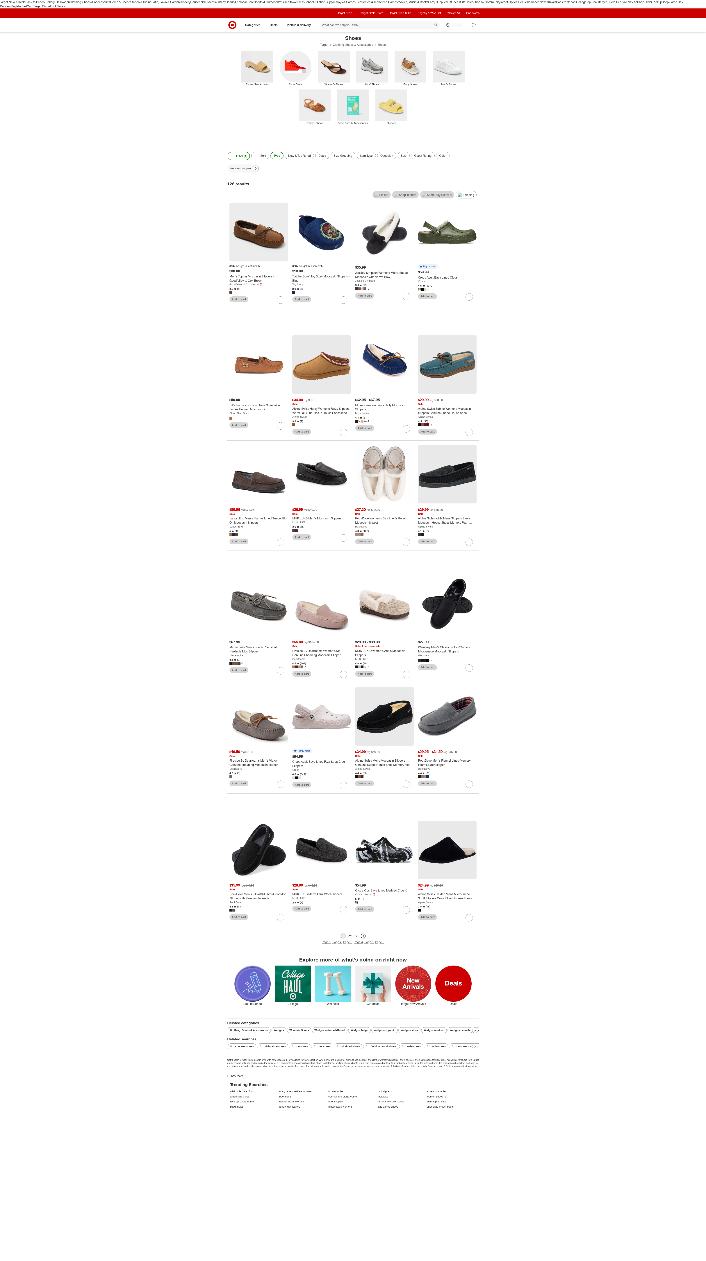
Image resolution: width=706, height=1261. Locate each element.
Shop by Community (486, 2)
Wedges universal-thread (329, 1030)
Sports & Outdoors (266, 2)
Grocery (185, 2)
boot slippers (335, 1101)
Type (277, 155)
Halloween (63, 2)
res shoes (325, 1046)
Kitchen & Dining (140, 2)
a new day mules (437, 1091)
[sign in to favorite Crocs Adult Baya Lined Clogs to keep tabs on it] (469, 297)
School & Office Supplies (321, 2)
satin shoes (439, 1046)
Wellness (299, 2)
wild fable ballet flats (242, 1091)
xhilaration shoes (275, 1046)
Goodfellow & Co (239, 284)
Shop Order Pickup (649, 2)
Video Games (389, 2)
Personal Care (244, 2)
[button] (428, 266)
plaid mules (236, 1106)
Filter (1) (241, 156)
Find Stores (57, 6)
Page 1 (326, 942)
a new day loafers (289, 1106)
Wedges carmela (460, 1030)
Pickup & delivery (299, 25)
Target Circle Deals (611, 2)
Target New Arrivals (12, 2)
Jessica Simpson (365, 280)
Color (442, 155)
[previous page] (343, 936)
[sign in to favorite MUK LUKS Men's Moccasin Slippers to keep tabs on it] (343, 538)
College (50, 2)
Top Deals (592, 2)
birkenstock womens (340, 1106)
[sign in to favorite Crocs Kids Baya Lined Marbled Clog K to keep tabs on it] (406, 910)
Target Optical (509, 2)
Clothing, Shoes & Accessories (90, 2)
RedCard (27, 6)
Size (404, 155)
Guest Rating (423, 155)
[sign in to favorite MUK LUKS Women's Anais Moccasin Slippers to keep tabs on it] (406, 674)
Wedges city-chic (384, 1030)
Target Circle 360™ (400, 13)
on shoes (302, 1046)
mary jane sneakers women (295, 1091)
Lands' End (236, 526)
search (436, 25)
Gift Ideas (453, 2)
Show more (236, 1075)
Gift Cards (466, 2)
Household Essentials (204, 2)
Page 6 (379, 942)
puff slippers (385, 1091)
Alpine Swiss (299, 416)
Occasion (386, 155)
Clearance (533, 2)
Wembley (423, 655)
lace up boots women (242, 1101)
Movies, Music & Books (413, 2)
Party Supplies (437, 2)
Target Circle (41, 6)
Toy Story (297, 284)
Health (288, 2)
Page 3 (347, 942)
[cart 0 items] (474, 25)
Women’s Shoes (299, 1030)
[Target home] (232, 25)
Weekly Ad (630, 2)
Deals (522, 2)
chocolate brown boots (440, 1106)
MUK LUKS (298, 522)
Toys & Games (346, 2)
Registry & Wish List (429, 13)
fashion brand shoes (383, 1046)
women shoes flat (437, 1096)
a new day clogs (239, 1096)
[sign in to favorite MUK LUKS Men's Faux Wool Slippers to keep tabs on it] (343, 909)
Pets (281, 2)
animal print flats (436, 1101)
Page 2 (337, 942)
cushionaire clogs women (343, 1096)
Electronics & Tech (368, 2)
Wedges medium (434, 1030)
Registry (16, 6)
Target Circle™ (346, 13)
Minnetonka (362, 413)
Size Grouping (343, 155)
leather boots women (291, 1101)
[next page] (363, 936)
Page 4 (358, 942)
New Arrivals (548, 2)
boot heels (285, 1096)
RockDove (361, 526)
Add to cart (239, 299)
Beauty (230, 2)
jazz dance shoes (388, 1106)
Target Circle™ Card (372, 13)
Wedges (279, 1030)
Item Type (366, 155)
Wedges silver (409, 1030)
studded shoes (350, 1046)
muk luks (383, 1096)
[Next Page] (475, 156)
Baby (222, 2)
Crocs (421, 281)
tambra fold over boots (391, 1101)
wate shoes (414, 1046)
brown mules (335, 1091)
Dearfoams (298, 659)
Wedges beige (359, 1030)
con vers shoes (244, 1046)
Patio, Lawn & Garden (165, 2)
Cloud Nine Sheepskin (240, 413)
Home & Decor (119, 2)
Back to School (35, 2)
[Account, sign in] (455, 25)
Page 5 (369, 942)
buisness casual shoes (471, 1046)
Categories (253, 25)
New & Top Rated (299, 155)
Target (324, 44)
